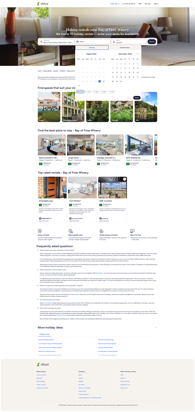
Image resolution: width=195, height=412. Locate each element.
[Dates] (92, 41)
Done (137, 98)
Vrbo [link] (122, 375)
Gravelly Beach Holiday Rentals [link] (108, 351)
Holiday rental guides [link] (42, 388)
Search (151, 42)
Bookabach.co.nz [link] (125, 384)
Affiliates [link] (81, 381)
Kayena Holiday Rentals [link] (105, 347)
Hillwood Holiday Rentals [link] (106, 340)
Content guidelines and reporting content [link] (90, 397)
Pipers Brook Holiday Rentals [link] (107, 344)
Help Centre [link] (75, 294)
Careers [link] (81, 378)
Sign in (156, 4)
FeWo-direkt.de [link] (125, 381)
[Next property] (154, 150)
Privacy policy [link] (82, 391)
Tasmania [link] (62, 71)
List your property (128, 4)
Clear (129, 98)
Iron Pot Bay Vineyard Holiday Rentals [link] (50, 344)
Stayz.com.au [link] (124, 388)
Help (140, 4)
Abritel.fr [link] (123, 378)
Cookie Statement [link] (83, 394)
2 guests (119, 42)
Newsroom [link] (82, 384)
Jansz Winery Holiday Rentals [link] (107, 355)
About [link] (80, 375)
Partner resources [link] (41, 384)
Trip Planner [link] (48, 303)
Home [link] (39, 71)
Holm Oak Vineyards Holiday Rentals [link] (50, 347)
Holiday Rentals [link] (47, 71)
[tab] (91, 48)
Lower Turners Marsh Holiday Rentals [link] (50, 355)
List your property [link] (41, 375)
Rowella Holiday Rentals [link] (46, 340)
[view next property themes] (157, 107)
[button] (100, 64)
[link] (63, 137)
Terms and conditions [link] (84, 388)
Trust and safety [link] (41, 381)
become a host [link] (62, 315)
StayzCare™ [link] (99, 273)
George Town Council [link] (73, 71)
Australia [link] (55, 71)
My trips (148, 4)
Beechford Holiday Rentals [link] (47, 351)
